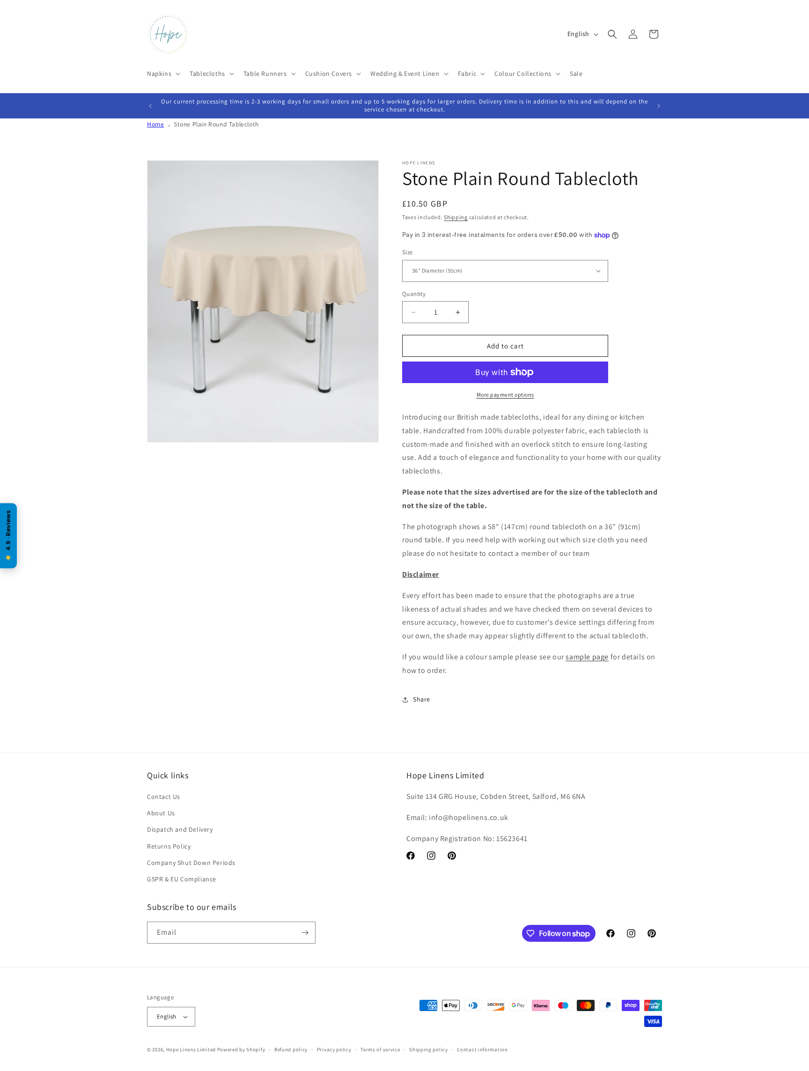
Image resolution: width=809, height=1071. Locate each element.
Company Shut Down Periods (191, 862)
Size (407, 252)
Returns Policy (169, 846)
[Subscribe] (304, 933)
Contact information (482, 1049)
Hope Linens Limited (191, 1049)
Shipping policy (428, 1049)
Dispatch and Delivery (180, 829)
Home (155, 124)
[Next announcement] (658, 106)
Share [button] (421, 699)
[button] (162, 73)
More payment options (505, 394)
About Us (161, 813)
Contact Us (163, 796)
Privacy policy (334, 1049)
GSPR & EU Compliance (181, 879)
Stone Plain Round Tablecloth (216, 124)
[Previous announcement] (150, 106)
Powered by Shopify (241, 1049)
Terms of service (380, 1049)
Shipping (456, 217)
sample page (587, 657)
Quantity (414, 294)
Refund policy (291, 1049)
